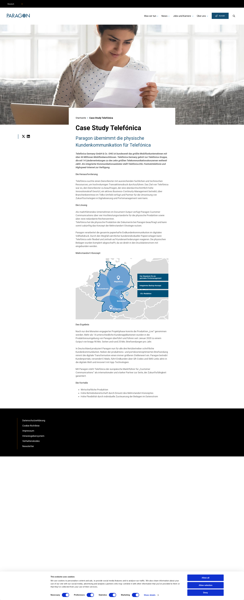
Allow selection (205, 585)
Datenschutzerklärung (33, 420)
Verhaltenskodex (31, 441)
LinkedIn (28, 139)
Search (233, 16)
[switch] (90, 595)
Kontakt (222, 16)
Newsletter (28, 446)
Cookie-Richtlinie (31, 425)
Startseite (81, 118)
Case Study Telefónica (101, 118)
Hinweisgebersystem (33, 436)
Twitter (23, 139)
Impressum (28, 430)
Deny (205, 592)
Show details (149, 595)
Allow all (205, 578)
